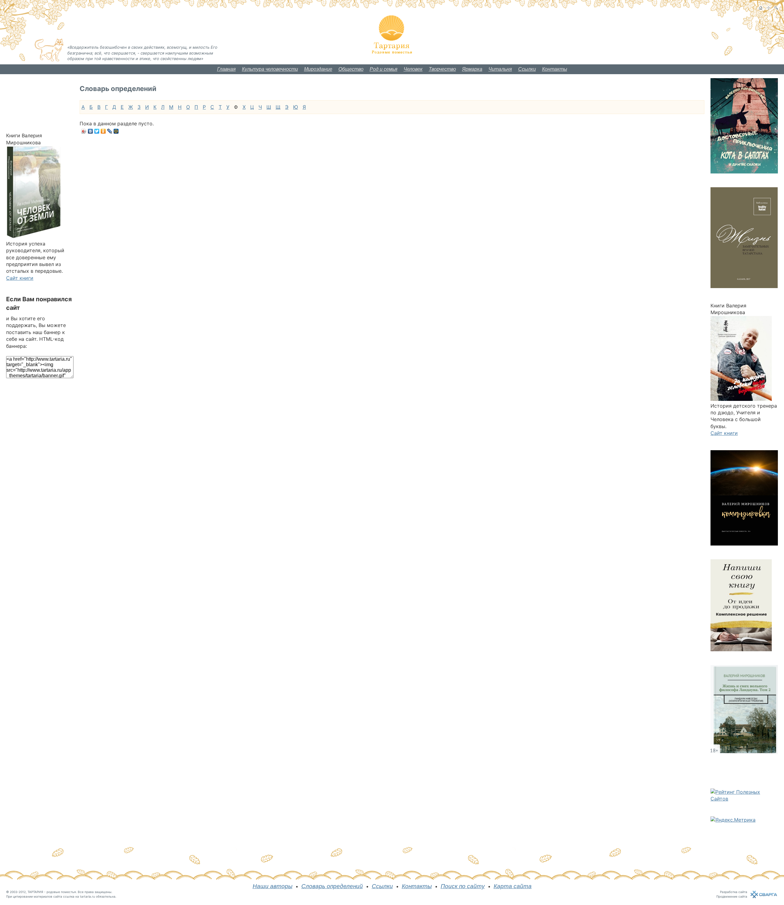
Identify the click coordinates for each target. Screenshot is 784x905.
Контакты (554, 69)
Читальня (500, 69)
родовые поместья (61, 892)
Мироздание (318, 69)
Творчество (442, 69)
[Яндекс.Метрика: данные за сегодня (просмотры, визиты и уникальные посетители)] (733, 819)
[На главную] (760, 8)
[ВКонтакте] (90, 131)
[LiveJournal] (110, 131)
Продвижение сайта (731, 896)
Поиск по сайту (463, 886)
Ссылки (527, 69)
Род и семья (384, 69)
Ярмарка (472, 69)
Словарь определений (332, 886)
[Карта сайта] (768, 8)
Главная (226, 69)
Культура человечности (270, 69)
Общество (351, 69)
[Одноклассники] (103, 131)
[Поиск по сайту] (776, 8)
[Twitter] (97, 131)
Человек (413, 69)
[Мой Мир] (116, 131)
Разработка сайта (733, 892)
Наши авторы (272, 886)
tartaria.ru (87, 896)
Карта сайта (513, 886)
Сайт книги (19, 278)
